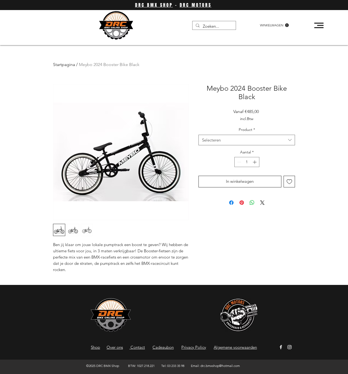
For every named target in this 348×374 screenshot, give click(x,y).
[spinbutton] (247, 162)
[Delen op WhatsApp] (252, 202)
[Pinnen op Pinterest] (241, 202)
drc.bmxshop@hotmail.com (220, 366)
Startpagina (64, 64)
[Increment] (255, 162)
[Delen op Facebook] (231, 202)
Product (247, 129)
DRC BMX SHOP (154, 5)
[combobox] (246, 140)
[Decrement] (238, 162)
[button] (274, 25)
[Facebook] (281, 347)
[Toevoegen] (289, 181)
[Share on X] (262, 202)
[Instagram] (289, 347)
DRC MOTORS (196, 5)
